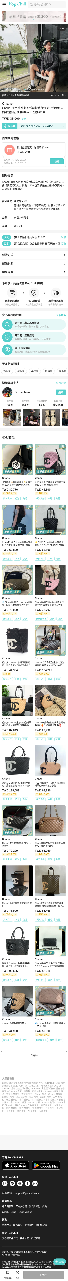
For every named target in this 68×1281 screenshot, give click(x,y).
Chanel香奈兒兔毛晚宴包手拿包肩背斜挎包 (22, 1083)
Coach (5, 1212)
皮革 (19, 1091)
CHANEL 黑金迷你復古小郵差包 (47, 1088)
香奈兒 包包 (26, 1094)
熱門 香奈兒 (37, 1100)
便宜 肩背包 (46, 1105)
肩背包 (21, 371)
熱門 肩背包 (11, 1108)
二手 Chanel (14, 1102)
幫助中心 (6, 1225)
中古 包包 (32, 1111)
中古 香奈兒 (51, 1100)
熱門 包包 (21, 1111)
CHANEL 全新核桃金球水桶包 (16, 1088)
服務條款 (28, 1225)
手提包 (35, 371)
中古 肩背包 (24, 1108)
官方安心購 (21, 1206)
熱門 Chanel (55, 1102)
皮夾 (44, 1206)
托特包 (48, 371)
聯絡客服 (17, 1225)
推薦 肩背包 (37, 1108)
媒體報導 (35, 1238)
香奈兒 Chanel (45, 1091)
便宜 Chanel (28, 1102)
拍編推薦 (24, 1238)
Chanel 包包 (8, 1097)
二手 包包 (50, 1108)
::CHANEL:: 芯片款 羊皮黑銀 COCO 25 (43, 1086)
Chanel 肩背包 (55, 1094)
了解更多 (61, 315)
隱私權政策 (41, 1225)
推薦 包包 (43, 1111)
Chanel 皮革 (40, 1094)
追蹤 (60, 392)
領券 (56, 161)
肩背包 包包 (45, 1097)
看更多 (34, 1055)
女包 (16, 217)
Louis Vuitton (25, 1212)
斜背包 (25, 217)
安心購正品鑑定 (10, 1238)
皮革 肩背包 (21, 1097)
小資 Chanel (42, 1102)
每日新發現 (7, 1206)
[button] (10, 403)
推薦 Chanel (19, 1105)
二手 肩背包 (33, 1105)
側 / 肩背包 (34, 1206)
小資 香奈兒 (24, 1100)
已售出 (43, 1274)
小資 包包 (10, 1111)
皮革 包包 (33, 1097)
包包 (34, 1091)
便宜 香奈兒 (11, 1100)
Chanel (18, 226)
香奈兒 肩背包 (12, 1094)
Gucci (14, 1212)
